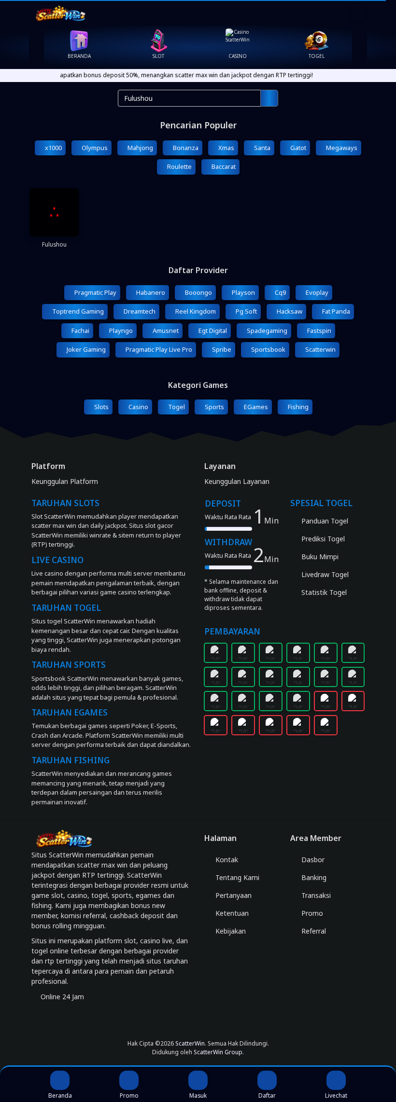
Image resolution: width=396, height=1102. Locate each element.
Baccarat (223, 166)
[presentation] (36, 47)
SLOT (158, 56)
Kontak (225, 859)
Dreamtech (139, 311)
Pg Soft (245, 311)
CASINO (237, 56)
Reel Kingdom (195, 311)
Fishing (297, 406)
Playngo (120, 330)
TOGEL (317, 56)
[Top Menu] (358, 12)
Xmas (225, 147)
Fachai (79, 330)
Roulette (179, 166)
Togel (176, 406)
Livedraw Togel (324, 574)
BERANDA (79, 56)
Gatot (297, 147)
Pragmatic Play (94, 292)
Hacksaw (288, 311)
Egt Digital (212, 330)
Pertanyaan (232, 895)
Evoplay (316, 292)
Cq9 (279, 292)
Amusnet (165, 330)
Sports (213, 406)
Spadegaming (266, 330)
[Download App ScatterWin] (198, 1025)
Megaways (341, 147)
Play (54, 238)
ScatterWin (190, 1043)
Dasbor (312, 859)
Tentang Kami (236, 877)
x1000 (52, 147)
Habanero (150, 292)
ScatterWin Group (218, 1052)
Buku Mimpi (319, 556)
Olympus (94, 147)
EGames (255, 406)
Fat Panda (335, 311)
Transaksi (315, 895)
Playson (242, 292)
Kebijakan (229, 931)
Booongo (198, 292)
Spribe (221, 349)
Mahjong (139, 147)
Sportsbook (267, 349)
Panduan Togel (323, 520)
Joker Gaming (85, 349)
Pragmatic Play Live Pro (158, 349)
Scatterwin (320, 349)
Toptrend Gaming (77, 311)
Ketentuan (231, 913)
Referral (312, 931)
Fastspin (318, 330)
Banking (312, 877)
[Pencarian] (269, 98)
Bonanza (184, 147)
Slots (101, 406)
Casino (137, 406)
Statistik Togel (323, 592)
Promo (311, 913)
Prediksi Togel (322, 538)
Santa (261, 147)
